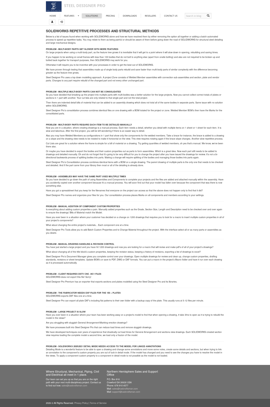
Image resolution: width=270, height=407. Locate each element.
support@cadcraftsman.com (126, 391)
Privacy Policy (81, 402)
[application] (269, 406)
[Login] (61, 22)
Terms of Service (98, 402)
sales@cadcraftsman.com (74, 385)
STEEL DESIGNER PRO (84, 5)
